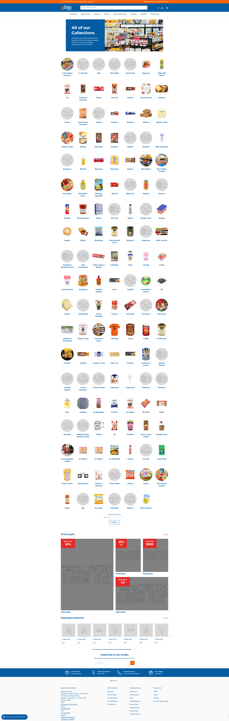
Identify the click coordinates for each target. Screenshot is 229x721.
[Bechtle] (83, 160)
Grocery (96, 14)
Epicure (130, 508)
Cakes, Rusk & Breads (99, 266)
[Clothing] (114, 329)
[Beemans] (98, 160)
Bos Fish (114, 218)
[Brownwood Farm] (114, 231)
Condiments (162, 339)
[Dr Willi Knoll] (114, 450)
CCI (161, 289)
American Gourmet (83, 99)
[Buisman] (130, 231)
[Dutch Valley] (114, 474)
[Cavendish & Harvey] (146, 280)
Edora (67, 508)
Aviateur (114, 122)
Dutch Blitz (161, 459)
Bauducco (67, 169)
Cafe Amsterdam (83, 266)
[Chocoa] (114, 305)
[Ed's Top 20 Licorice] (161, 474)
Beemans (99, 169)
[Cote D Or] (114, 354)
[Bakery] (146, 113)
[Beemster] (114, 160)
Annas (98, 98)
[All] (67, 88)
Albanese (146, 73)
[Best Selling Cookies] (161, 160)
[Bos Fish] (114, 209)
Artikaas (161, 98)
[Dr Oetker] (83, 450)
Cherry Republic (98, 315)
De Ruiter (146, 412)
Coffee (146, 339)
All (67, 98)
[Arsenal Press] (146, 88)
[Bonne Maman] (83, 209)
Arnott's (130, 98)
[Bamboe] (114, 137)
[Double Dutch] (161, 425)
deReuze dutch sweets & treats (83, 435)
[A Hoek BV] (83, 64)
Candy (161, 265)
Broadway (99, 240)
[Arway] (67, 113)
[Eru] (161, 499)
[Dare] (67, 403)
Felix (130, 530)
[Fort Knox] (83, 548)
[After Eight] (114, 64)
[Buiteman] (146, 231)
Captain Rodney (99, 291)
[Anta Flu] (114, 88)
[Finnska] (161, 521)
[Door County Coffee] (146, 425)
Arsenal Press (146, 98)
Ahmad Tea (130, 73)
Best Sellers (146, 169)
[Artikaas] (161, 88)
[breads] (67, 231)
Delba (161, 412)
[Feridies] (146, 521)
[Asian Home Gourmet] (83, 113)
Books (98, 218)
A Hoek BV (83, 73)
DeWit (98, 434)
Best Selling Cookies (162, 170)
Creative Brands (161, 364)
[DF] (114, 425)
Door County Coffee (146, 435)
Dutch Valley (114, 484)
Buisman (130, 240)
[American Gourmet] (83, 88)
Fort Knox (83, 557)
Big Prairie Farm (83, 195)
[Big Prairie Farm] (83, 184)
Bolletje (67, 218)
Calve (130, 265)
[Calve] (130, 256)
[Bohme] (161, 184)
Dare (67, 412)
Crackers (130, 363)
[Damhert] (161, 378)
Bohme (162, 194)
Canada (146, 265)
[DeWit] (98, 425)
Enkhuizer (114, 508)
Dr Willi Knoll (114, 459)
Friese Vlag (114, 557)
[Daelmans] (114, 378)
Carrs (114, 289)
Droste (130, 459)
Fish (67, 557)
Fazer (98, 530)
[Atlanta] (98, 113)
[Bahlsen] (130, 113)
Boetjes (146, 194)
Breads (162, 218)
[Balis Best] (98, 137)
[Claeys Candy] (83, 329)
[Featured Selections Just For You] (114, 521)
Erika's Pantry (146, 508)
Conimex (67, 363)
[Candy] (161, 256)
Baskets (146, 147)
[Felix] (130, 521)
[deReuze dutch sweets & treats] (83, 425)
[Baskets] (146, 137)
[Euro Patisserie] (67, 521)
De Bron (114, 412)
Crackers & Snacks (146, 364)
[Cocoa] (130, 329)
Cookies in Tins (99, 363)
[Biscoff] (114, 184)
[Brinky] (83, 231)
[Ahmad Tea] (130, 64)
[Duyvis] (130, 474)
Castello (130, 289)
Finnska (162, 530)
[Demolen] (67, 425)
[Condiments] (161, 329)
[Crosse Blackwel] (83, 378)
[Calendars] (114, 256)
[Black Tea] (130, 184)
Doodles (130, 434)
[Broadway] (98, 231)
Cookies (83, 363)
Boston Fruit (146, 218)
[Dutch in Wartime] (98, 474)
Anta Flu (114, 98)
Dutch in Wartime (98, 485)
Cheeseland (83, 314)
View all (165, 583)
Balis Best (99, 147)
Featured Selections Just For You (114, 532)
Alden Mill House (162, 74)
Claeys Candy (83, 339)
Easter (146, 484)
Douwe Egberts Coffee (67, 460)
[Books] (98, 209)
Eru (161, 508)
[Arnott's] (130, 88)
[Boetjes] (146, 184)
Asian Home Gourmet (83, 123)
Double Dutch (161, 434)
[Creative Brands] (161, 354)
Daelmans (114, 388)
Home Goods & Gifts (119, 14)
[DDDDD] (83, 403)
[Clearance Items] (98, 329)
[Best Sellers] (146, 160)
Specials (143, 14)
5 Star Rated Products (67, 74)
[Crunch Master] (98, 378)
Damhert (161, 388)
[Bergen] (130, 160)
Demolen (67, 434)
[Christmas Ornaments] (67, 329)
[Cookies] (83, 354)
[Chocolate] (130, 305)
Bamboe (114, 147)
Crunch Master (99, 388)
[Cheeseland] (83, 305)
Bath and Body (162, 147)
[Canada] (146, 256)
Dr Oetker (83, 459)
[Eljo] (83, 499)
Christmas (162, 314)
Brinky (83, 240)
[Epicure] (130, 499)
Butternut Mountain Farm (67, 266)
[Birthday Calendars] (98, 184)
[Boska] (130, 209)
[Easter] (146, 474)
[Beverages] (67, 184)
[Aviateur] (114, 113)
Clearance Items (99, 340)
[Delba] (161, 403)
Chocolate (130, 314)
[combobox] (113, 7)
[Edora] (67, 499)
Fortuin (99, 557)
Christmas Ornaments (67, 340)
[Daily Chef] (130, 378)
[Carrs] (114, 280)
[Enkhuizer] (114, 499)
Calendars (114, 265)
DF (114, 434)
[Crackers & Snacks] (146, 354)
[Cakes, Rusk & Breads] (98, 256)
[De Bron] (114, 403)
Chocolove (146, 314)
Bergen (130, 169)
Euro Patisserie (67, 530)
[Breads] (161, 209)
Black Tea (130, 194)
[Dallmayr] (146, 378)
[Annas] (98, 88)
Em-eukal (99, 508)
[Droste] (130, 450)
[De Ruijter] (130, 403)
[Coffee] (146, 329)
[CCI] (161, 280)
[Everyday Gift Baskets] (83, 521)
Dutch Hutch (67, 484)
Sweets (106, 14)
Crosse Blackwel (83, 389)
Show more (114, 571)
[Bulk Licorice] (161, 231)
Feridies (146, 530)
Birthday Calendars (99, 195)
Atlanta (99, 122)
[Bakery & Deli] (161, 113)
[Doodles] (130, 425)
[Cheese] (67, 305)
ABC (99, 73)
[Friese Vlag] (114, 548)
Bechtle (83, 169)
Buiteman (146, 240)
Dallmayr (146, 388)
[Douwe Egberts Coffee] (67, 450)
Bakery (146, 122)
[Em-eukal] (98, 499)
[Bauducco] (67, 160)
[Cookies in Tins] (98, 354)
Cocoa (130, 339)
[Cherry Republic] (98, 305)
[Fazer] (98, 521)
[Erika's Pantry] (146, 499)
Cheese (67, 314)
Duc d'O (146, 459)
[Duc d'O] (146, 450)
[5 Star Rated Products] (67, 64)
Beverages (73, 14)
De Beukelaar (98, 412)
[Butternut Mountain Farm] (67, 256)
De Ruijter (130, 412)
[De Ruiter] (146, 403)
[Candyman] (83, 280)
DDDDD (83, 412)
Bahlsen (130, 122)
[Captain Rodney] (98, 280)
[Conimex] (67, 354)
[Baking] (83, 137)
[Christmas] (161, 305)
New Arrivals (155, 14)
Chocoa (114, 314)
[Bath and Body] (161, 137)
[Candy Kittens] (67, 280)
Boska (130, 218)
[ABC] (98, 64)
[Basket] (130, 137)
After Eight (114, 73)
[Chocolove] (146, 305)
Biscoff (114, 194)
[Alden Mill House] (161, 64)
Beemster (114, 169)
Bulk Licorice (161, 240)
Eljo (83, 508)
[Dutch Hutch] (67, 474)
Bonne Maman (83, 218)
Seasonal (133, 14)
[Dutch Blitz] (161, 450)
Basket (130, 147)
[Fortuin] (98, 548)
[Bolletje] (67, 209)
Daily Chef (130, 388)
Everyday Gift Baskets (83, 531)
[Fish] (67, 548)
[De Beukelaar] (98, 403)
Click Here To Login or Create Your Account (156, 1)
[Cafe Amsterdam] (83, 256)
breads (67, 240)
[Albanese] (146, 64)
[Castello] (130, 280)
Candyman (83, 289)
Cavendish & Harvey (146, 291)
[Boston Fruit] (146, 209)
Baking (83, 147)
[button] (167, 8)
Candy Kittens (67, 289)
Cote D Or (114, 363)
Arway (67, 122)
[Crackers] (130, 354)
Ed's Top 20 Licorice (161, 485)
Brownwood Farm (114, 241)
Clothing (114, 339)
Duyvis (130, 484)
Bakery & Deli (85, 14)
